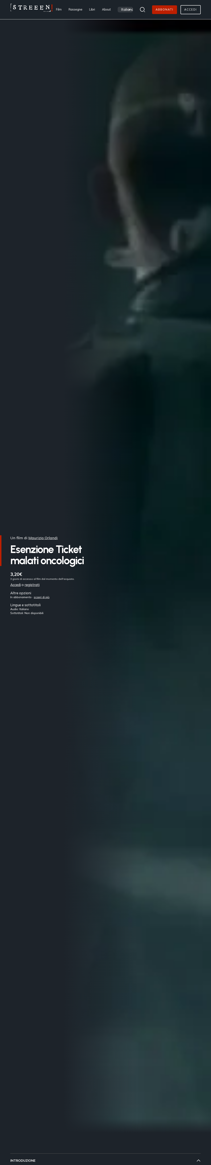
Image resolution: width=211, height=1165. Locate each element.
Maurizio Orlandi (43, 537)
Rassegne (75, 9)
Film (59, 9)
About (106, 9)
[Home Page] (31, 9)
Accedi (15, 584)
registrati (32, 584)
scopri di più (41, 597)
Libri (92, 9)
